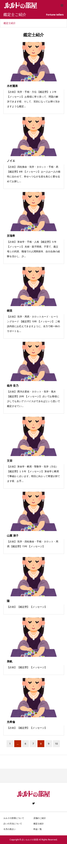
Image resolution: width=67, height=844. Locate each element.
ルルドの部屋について (13, 818)
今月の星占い (9, 829)
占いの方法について (12, 823)
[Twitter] (33, 803)
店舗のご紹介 (40, 818)
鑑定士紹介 (10, 23)
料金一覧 (38, 829)
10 (56, 743)
